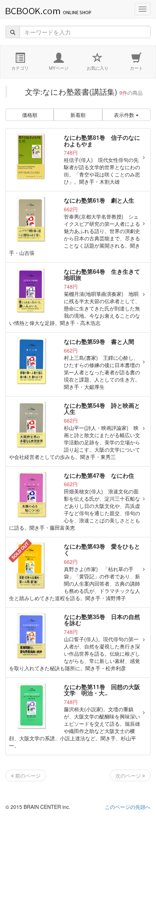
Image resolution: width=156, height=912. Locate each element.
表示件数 (125, 114)
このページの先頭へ (128, 806)
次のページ (128, 775)
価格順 (29, 114)
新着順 (78, 114)
